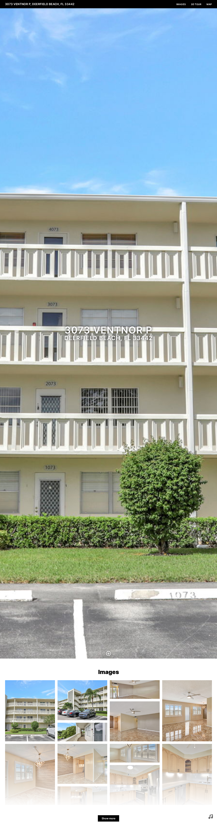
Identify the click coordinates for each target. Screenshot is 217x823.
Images (181, 4)
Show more (108, 818)
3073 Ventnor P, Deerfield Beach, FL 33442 (39, 4)
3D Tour (196, 4)
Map (209, 4)
